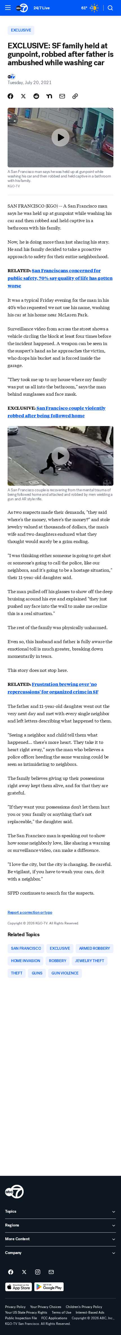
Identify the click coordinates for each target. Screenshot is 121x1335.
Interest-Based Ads (90, 1312)
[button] (8, 7)
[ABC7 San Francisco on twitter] (24, 1272)
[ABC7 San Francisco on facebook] (10, 1272)
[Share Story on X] (23, 96)
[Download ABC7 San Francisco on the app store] (18, 1286)
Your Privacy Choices (45, 1307)
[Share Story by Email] (62, 96)
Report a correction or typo (30, 912)
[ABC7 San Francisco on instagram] (37, 1272)
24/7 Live (41, 8)
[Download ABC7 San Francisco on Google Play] (49, 1286)
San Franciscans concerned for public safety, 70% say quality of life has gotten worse (60, 278)
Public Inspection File (21, 1318)
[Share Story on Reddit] (36, 96)
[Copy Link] (75, 96)
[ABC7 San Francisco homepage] (22, 7)
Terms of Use (61, 1312)
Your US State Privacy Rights (26, 1312)
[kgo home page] (14, 1191)
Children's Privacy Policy (84, 1307)
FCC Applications (54, 1318)
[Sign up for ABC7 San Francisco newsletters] (51, 1272)
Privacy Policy (15, 1307)
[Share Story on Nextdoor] (49, 96)
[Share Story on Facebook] (10, 96)
